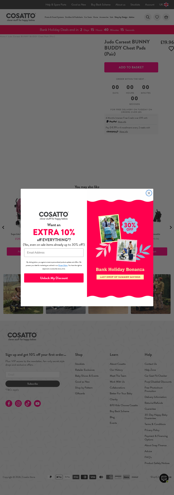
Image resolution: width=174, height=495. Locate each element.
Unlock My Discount (54, 277)
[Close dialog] (149, 193)
